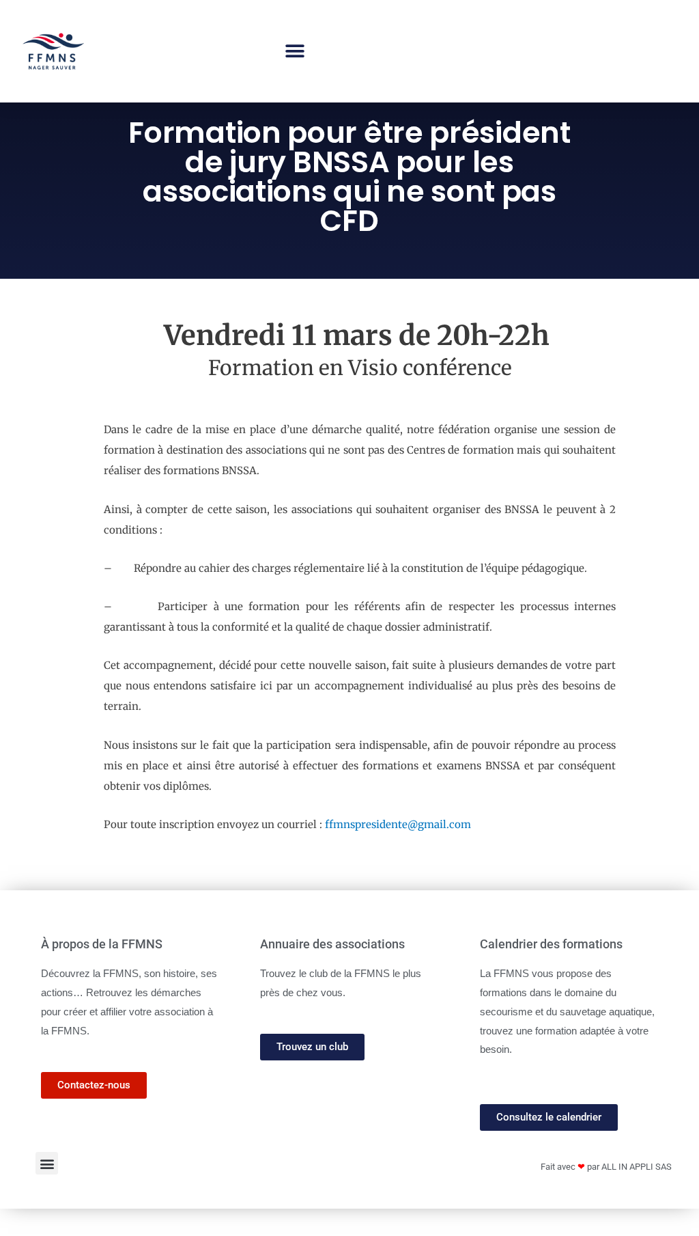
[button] (294, 51)
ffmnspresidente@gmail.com (398, 824)
